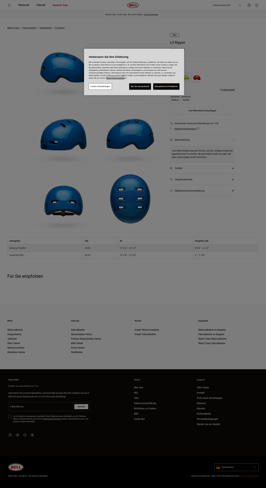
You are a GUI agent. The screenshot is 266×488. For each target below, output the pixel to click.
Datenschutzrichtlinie (115, 78)
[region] (134, 72)
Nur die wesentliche (140, 86)
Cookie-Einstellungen (100, 86)
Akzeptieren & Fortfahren (166, 86)
